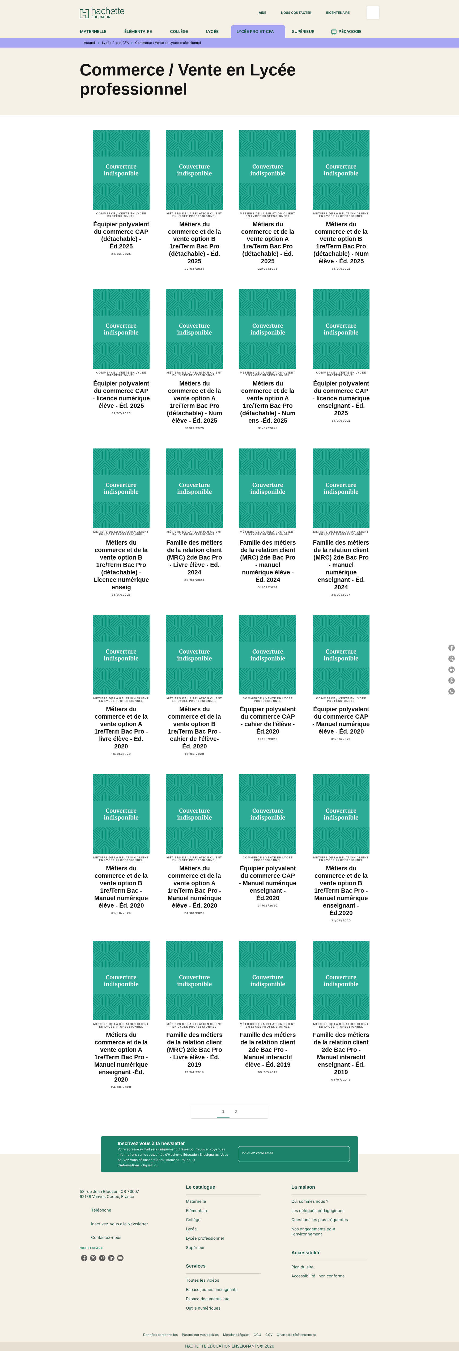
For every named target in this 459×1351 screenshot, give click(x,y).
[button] (259, 13)
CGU (257, 1335)
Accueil (90, 43)
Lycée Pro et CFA (115, 43)
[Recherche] (373, 12)
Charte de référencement (296, 1335)
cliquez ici (149, 1165)
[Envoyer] (343, 1154)
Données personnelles (160, 1335)
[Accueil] (102, 12)
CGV (269, 1335)
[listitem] (84, 1258)
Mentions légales (236, 1335)
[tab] (96, 31)
